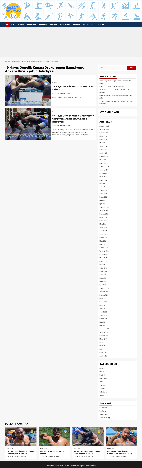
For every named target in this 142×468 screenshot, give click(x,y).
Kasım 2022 (103, 278)
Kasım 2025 (103, 156)
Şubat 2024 (103, 227)
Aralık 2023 (103, 234)
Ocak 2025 (103, 190)
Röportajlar (88, 24)
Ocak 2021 (103, 352)
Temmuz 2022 (104, 292)
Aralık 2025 (103, 153)
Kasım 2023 (103, 238)
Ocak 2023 (103, 271)
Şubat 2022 (103, 309)
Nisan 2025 (103, 180)
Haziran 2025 (103, 173)
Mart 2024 (102, 224)
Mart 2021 (102, 346)
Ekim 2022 (102, 282)
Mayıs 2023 (103, 258)
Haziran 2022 (103, 295)
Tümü (13, 24)
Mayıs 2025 (103, 177)
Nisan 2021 (103, 342)
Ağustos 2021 (104, 329)
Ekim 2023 (102, 241)
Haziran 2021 (103, 336)
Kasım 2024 (103, 197)
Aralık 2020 (103, 356)
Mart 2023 (102, 265)
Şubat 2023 (103, 268)
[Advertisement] (71, 42)
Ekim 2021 (102, 322)
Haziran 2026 (103, 133)
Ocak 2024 (103, 231)
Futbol (21, 24)
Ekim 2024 (102, 200)
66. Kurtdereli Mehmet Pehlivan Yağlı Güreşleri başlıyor (87, 452)
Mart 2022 (102, 305)
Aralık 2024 (103, 194)
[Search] (135, 25)
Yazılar (101, 24)
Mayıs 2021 (103, 339)
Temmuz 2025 (104, 170)
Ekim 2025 (102, 160)
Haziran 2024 (103, 214)
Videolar (76, 24)
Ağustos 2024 (104, 207)
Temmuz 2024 (104, 210)
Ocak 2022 (103, 312)
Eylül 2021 (102, 325)
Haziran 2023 (103, 254)
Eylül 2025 (102, 163)
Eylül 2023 (102, 244)
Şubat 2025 (103, 187)
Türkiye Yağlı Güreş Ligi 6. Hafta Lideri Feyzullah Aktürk (20, 452)
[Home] (7, 24)
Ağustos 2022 (104, 288)
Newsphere (81, 466)
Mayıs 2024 (103, 217)
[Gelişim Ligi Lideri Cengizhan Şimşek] (54, 436)
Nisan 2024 (103, 221)
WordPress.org (104, 418)
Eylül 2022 (102, 285)
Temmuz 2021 (104, 332)
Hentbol (53, 24)
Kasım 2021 (103, 319)
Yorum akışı (103, 414)
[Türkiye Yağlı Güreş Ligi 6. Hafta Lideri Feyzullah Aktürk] (20, 436)
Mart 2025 (102, 183)
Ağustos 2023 (104, 248)
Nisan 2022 (103, 302)
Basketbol (31, 24)
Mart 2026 (102, 143)
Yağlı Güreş (65, 24)
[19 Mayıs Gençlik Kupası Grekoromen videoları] (28, 90)
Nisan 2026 (103, 140)
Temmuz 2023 (104, 251)
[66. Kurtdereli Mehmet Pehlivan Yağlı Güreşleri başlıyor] (88, 436)
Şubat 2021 (103, 349)
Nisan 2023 (103, 261)
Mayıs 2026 (103, 136)
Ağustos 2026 (104, 126)
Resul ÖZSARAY (66, 93)
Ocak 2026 (103, 150)
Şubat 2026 (103, 146)
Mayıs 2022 (103, 298)
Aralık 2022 (103, 275)
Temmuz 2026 (104, 129)
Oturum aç (103, 408)
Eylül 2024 (102, 204)
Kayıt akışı (102, 411)
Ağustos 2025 (104, 167)
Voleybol (43, 24)
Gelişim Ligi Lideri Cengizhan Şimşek (111, 86)
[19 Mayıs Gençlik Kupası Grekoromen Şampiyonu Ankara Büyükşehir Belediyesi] (28, 124)
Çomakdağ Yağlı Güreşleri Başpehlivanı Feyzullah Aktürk (120, 452)
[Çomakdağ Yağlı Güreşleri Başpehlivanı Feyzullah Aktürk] (121, 436)
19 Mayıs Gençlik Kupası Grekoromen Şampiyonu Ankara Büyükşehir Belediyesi (73, 118)
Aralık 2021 (103, 315)
